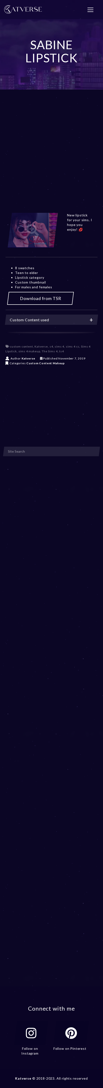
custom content (21, 346)
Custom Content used (29, 319)
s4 (51, 346)
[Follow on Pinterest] (71, 1033)
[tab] (51, 320)
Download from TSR (40, 298)
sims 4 (59, 346)
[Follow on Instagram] (31, 1033)
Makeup (59, 363)
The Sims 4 (49, 351)
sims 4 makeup (29, 351)
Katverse (41, 346)
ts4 (61, 351)
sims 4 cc (73, 346)
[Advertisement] (51, 157)
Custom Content (39, 363)
